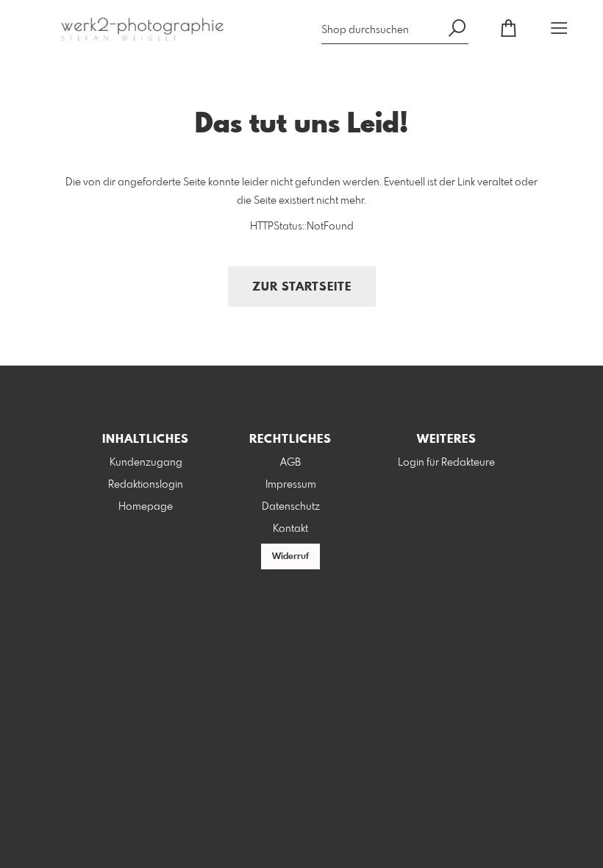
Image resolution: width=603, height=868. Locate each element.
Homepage (145, 507)
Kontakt (290, 529)
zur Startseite (302, 287)
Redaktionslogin (145, 485)
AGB (290, 463)
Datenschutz (291, 507)
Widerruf (290, 556)
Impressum (290, 485)
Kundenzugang (146, 463)
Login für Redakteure (446, 463)
